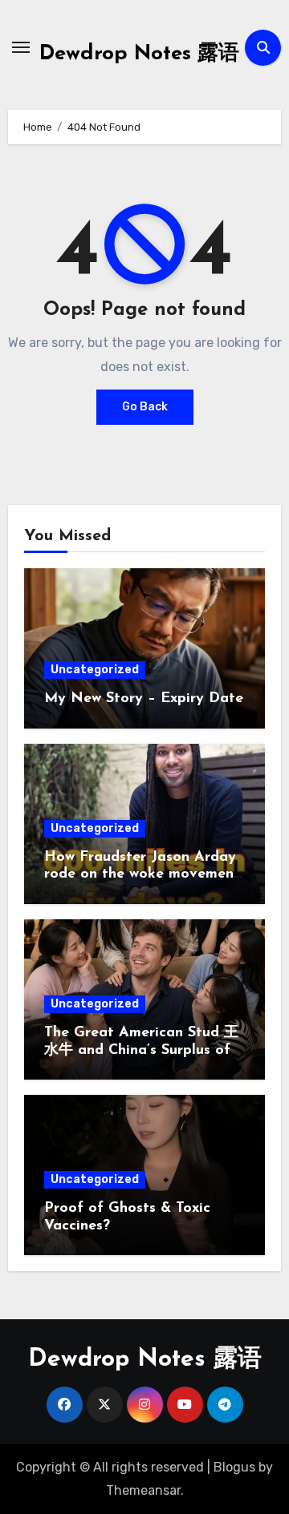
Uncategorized (95, 669)
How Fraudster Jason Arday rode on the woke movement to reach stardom (142, 874)
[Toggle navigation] (21, 47)
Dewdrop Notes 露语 (139, 54)
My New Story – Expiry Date (143, 699)
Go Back (145, 407)
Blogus (234, 1467)
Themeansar (143, 1490)
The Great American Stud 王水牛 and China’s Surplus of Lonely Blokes (141, 1050)
